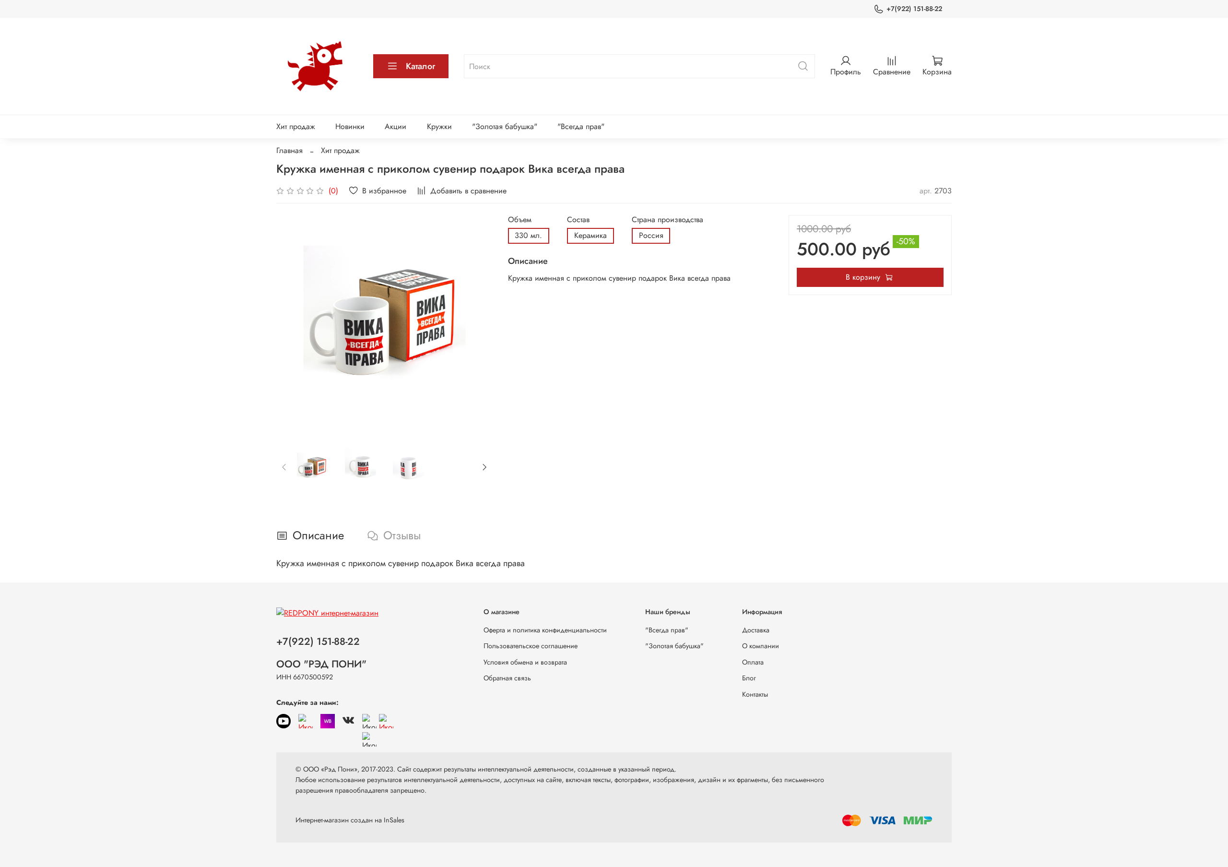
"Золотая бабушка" (504, 126)
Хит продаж (295, 126)
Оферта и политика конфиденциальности (545, 630)
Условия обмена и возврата (525, 662)
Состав (578, 219)
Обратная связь (507, 678)
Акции (395, 126)
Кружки (439, 126)
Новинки (350, 126)
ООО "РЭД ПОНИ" (321, 664)
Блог (749, 678)
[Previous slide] (291, 322)
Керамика (590, 235)
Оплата (753, 662)
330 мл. (528, 235)
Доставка (755, 630)
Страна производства (667, 219)
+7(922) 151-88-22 (914, 8)
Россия (651, 235)
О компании (760, 646)
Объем (519, 219)
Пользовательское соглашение (531, 646)
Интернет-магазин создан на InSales (349, 820)
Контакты (755, 694)
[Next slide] (477, 322)
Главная (289, 150)
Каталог (420, 66)
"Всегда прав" (580, 126)
